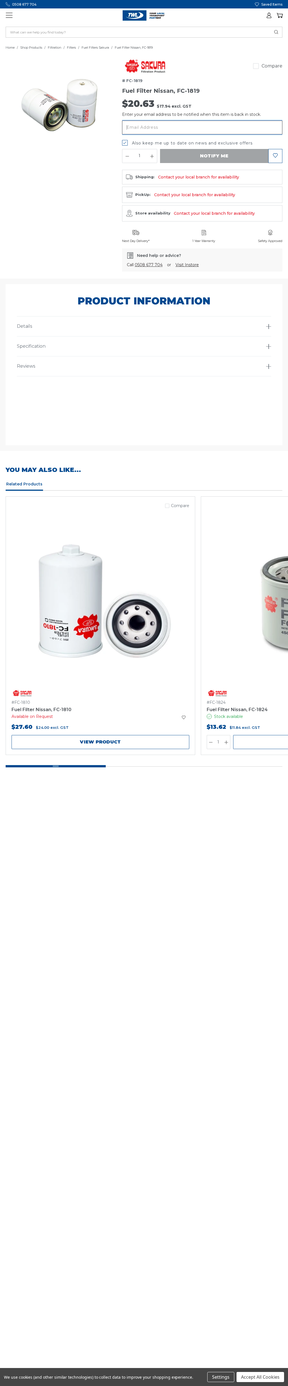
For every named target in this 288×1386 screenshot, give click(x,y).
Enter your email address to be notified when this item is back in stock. (191, 114)
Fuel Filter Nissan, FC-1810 (41, 709)
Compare (272, 66)
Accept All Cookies (260, 1377)
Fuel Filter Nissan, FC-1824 (237, 709)
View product (100, 742)
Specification (31, 346)
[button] (269, 15)
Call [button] (145, 265)
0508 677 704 (24, 4)
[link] (145, 66)
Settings (221, 1377)
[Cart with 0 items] (279, 15)
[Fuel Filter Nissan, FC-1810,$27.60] (100, 602)
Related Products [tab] (24, 484)
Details (24, 326)
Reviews (26, 366)
